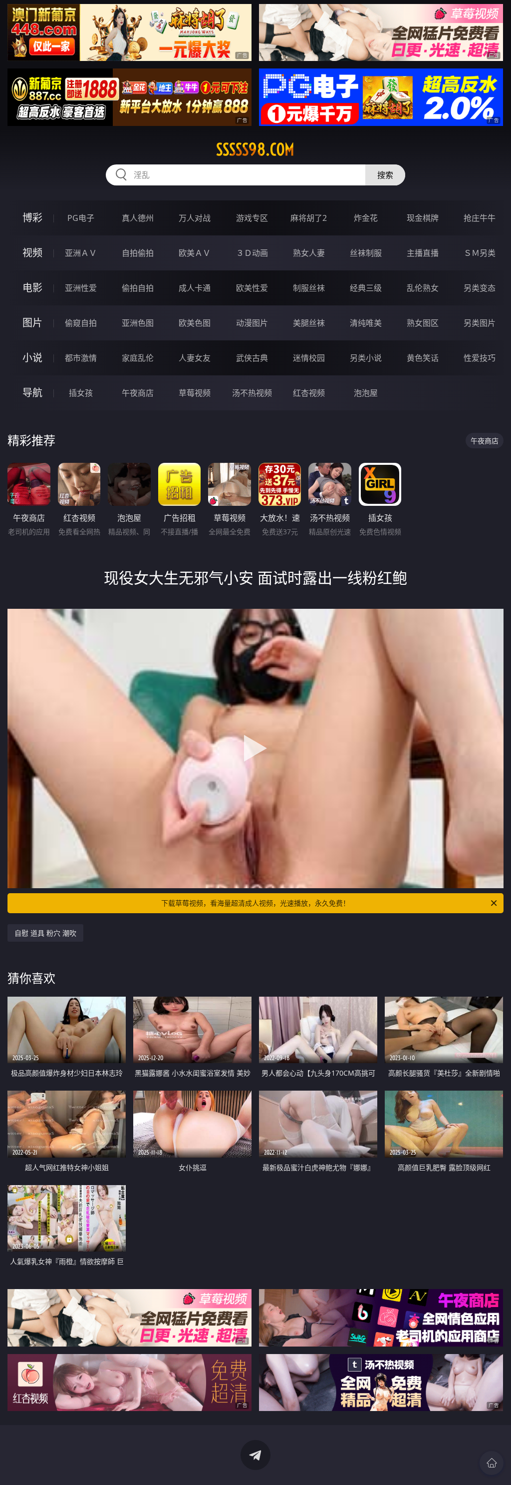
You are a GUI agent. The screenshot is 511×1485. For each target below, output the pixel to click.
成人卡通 (195, 287)
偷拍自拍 (138, 287)
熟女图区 (423, 322)
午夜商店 (138, 392)
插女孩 (81, 392)
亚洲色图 (138, 322)
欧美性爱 (252, 287)
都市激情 (81, 357)
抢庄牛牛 (480, 217)
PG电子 (80, 217)
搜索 (385, 174)
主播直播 (423, 252)
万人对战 (195, 217)
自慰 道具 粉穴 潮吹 (45, 933)
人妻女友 (195, 357)
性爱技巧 (480, 357)
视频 (32, 252)
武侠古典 (252, 357)
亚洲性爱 (81, 287)
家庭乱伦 (138, 357)
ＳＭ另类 (480, 252)
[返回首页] (492, 1463)
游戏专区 (252, 217)
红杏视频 (309, 392)
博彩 (32, 217)
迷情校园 (309, 357)
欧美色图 (195, 322)
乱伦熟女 (423, 287)
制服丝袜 (309, 287)
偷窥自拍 (81, 322)
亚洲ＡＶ (81, 252)
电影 (32, 287)
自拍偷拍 (138, 252)
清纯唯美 (366, 322)
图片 (32, 322)
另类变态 (480, 287)
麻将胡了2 (308, 217)
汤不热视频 (252, 392)
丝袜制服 (366, 252)
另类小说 (366, 357)
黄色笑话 (423, 357)
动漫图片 (252, 322)
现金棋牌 (423, 217)
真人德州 (138, 217)
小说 (32, 357)
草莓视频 (195, 392)
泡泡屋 (366, 392)
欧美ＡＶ (195, 252)
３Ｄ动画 (252, 252)
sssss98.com (255, 149)
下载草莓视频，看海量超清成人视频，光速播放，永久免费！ (255, 903)
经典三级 (366, 287)
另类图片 (480, 322)
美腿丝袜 (309, 322)
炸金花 (366, 217)
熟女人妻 (309, 252)
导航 (32, 392)
